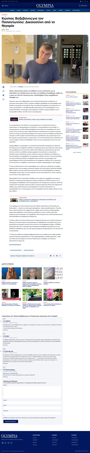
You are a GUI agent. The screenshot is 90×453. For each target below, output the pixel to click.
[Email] (85, 1)
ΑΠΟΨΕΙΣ (33, 10)
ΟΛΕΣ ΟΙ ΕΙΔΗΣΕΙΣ (77, 152)
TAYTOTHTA (74, 437)
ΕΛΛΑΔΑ (12, 10)
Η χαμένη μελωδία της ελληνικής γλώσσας (52, 283)
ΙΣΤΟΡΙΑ (48, 10)
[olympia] (45, 5)
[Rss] (87, 1)
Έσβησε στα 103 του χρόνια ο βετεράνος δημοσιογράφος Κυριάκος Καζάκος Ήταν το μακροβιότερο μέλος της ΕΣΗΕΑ (32, 284)
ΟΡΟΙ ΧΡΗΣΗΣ (75, 440)
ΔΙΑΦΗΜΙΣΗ (74, 442)
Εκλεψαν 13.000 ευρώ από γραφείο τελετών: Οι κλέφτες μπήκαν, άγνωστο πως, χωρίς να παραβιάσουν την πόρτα (32, 306)
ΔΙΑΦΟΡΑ (67, 10)
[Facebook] (81, 1)
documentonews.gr (15, 244)
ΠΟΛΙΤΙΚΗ (25, 10)
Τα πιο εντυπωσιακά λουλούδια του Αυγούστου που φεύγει (52, 304)
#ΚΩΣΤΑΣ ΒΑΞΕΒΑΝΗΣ (28, 250)
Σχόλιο (5, 385)
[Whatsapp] (3, 95)
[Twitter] (83, 1)
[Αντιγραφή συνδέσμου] (3, 99)
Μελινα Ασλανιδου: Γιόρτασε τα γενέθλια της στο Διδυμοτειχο (10, 283)
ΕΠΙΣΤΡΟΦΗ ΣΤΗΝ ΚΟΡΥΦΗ (82, 451)
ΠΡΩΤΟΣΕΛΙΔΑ (76, 10)
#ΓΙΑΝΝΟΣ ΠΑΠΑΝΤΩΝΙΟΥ (16, 250)
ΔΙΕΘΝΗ (61, 10)
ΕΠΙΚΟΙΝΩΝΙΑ (75, 444)
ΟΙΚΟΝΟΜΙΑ (41, 10)
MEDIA (54, 10)
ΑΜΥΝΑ (19, 10)
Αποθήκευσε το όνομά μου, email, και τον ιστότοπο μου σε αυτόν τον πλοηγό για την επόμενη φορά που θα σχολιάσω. (29, 417)
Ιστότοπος (5, 410)
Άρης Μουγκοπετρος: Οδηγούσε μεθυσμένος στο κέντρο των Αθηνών (11, 304)
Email (4, 405)
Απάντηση (5, 330)
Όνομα (5, 400)
